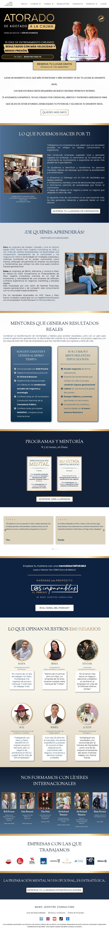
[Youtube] (54, 918)
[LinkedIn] (41, 918)
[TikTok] (61, 918)
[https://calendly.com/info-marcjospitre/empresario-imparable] (54, 112)
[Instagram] (48, 918)
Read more (9, 535)
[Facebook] (67, 918)
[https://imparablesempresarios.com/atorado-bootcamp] (30, 22)
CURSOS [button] (35, 4)
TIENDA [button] (48, 4)
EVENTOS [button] (90, 4)
